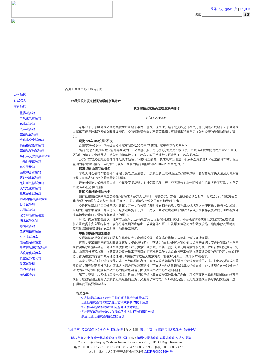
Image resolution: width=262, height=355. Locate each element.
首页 (27, 74)
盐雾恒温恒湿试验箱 (33, 247)
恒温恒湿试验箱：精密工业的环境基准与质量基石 (114, 298)
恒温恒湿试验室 (30, 242)
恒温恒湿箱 (183, 338)
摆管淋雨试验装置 (32, 215)
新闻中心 (84, 74)
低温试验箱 (27, 129)
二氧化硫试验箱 (30, 118)
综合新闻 (20, 106)
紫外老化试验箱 (30, 177)
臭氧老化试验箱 (30, 194)
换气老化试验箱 (30, 188)
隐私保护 (175, 329)
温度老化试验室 (30, 253)
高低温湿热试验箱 (32, 151)
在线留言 (73, 329)
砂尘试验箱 (27, 204)
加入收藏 (132, 329)
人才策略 (168, 74)
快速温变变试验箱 (32, 140)
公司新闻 (20, 94)
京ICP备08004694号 (158, 351)
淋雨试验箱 (27, 210)
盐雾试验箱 (27, 113)
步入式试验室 (29, 237)
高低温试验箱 (29, 134)
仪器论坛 (102, 329)
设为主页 (146, 329)
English (245, 9)
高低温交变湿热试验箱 (35, 156)
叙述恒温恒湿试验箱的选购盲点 (102, 316)
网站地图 (117, 329)
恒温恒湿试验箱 (30, 161)
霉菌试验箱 (27, 226)
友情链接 (161, 329)
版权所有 (77, 338)
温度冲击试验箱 (30, 172)
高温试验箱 (27, 124)
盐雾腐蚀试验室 (30, 231)
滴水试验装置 (29, 220)
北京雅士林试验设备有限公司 (107, 338)
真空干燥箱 (27, 167)
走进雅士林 (55, 74)
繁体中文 (231, 9)
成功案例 (140, 74)
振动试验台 (27, 269)
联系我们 (88, 329)
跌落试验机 (27, 264)
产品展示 (112, 74)
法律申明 (190, 329)
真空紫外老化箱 (30, 258)
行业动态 (20, 100)
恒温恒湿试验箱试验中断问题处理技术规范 (110, 307)
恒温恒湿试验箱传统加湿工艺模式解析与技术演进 (114, 302)
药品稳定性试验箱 (32, 145)
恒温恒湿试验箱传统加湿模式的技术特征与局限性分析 (117, 311)
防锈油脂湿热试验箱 (33, 199)
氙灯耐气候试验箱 (32, 183)
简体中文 (217, 9)
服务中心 (196, 74)
